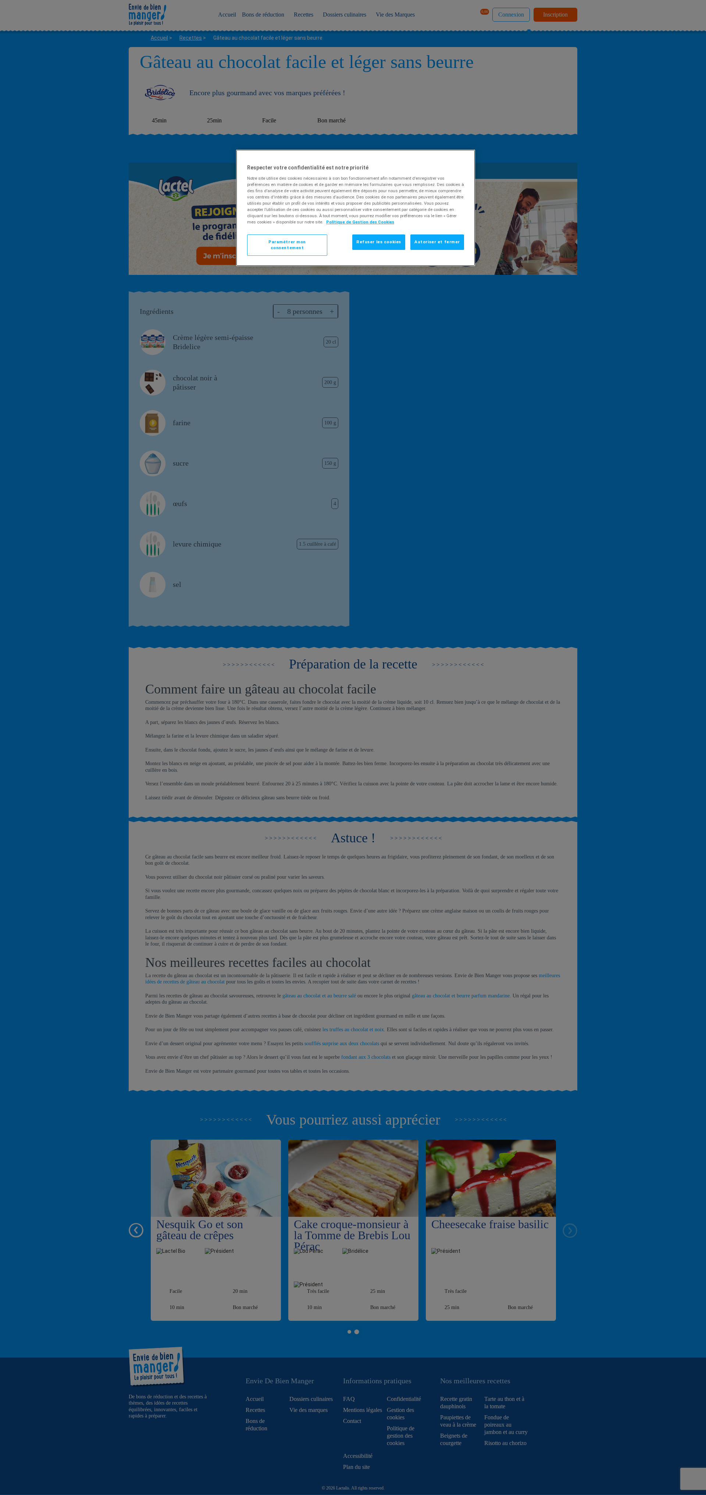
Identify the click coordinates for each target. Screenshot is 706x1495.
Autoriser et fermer (437, 241)
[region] (355, 208)
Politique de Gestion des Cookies (360, 222)
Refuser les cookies (378, 241)
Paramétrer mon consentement (287, 244)
